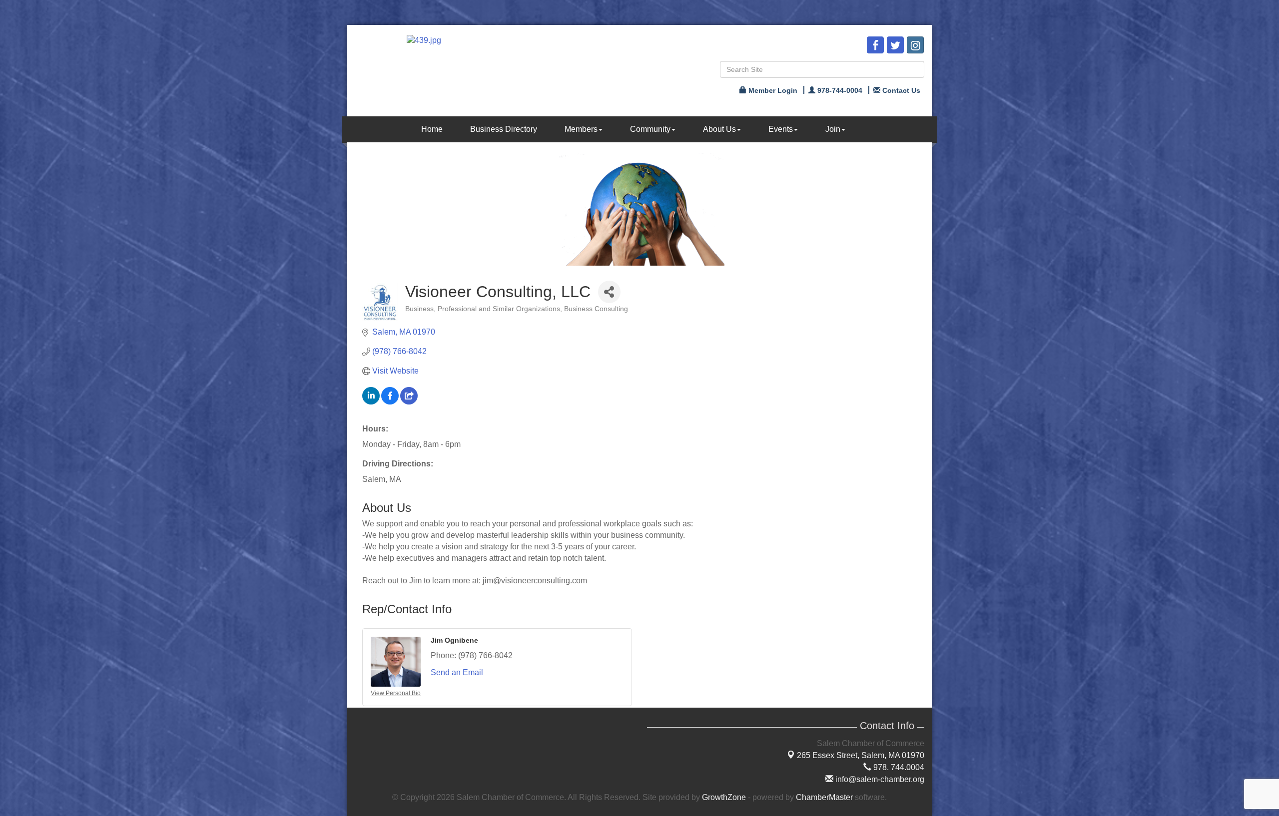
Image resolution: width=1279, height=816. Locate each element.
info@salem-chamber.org (878, 779)
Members (581, 129)
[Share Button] (609, 292)
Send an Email (457, 672)
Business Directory (503, 129)
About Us (719, 129)
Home (432, 129)
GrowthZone (724, 797)
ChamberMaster (824, 797)
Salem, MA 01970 (860, 755)
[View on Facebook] (390, 402)
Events (780, 129)
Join (832, 129)
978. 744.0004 (897, 767)
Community (650, 129)
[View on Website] (409, 402)
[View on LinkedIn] (371, 402)
